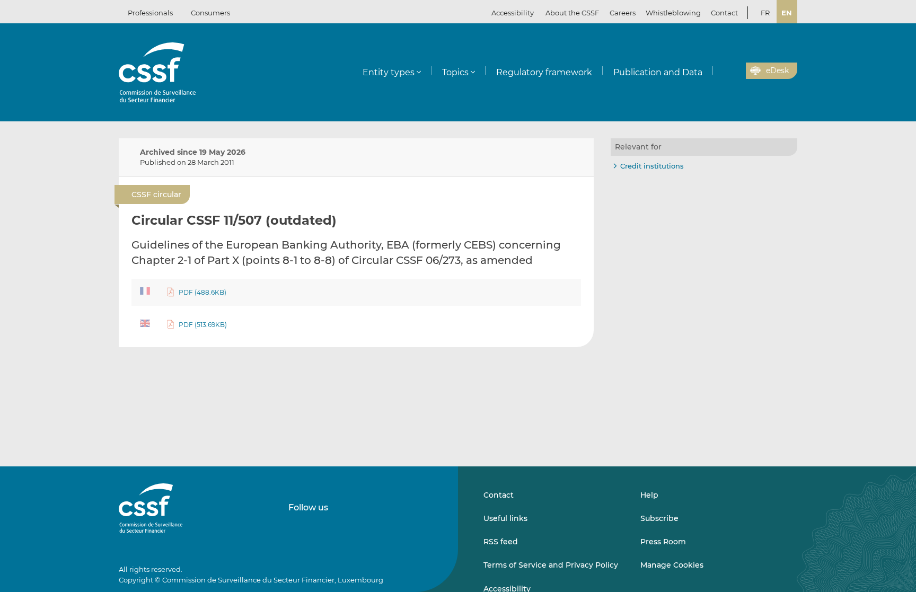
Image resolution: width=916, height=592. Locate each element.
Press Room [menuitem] (663, 541)
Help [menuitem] (649, 495)
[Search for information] (721, 71)
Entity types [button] (389, 72)
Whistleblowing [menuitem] (673, 12)
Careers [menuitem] (623, 12)
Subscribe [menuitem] (659, 518)
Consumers (210, 12)
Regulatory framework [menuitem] (544, 72)
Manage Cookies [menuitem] (671, 565)
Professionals (150, 12)
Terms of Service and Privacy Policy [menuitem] (550, 565)
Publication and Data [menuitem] (657, 72)
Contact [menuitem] (724, 12)
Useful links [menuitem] (505, 518)
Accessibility (512, 12)
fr (765, 12)
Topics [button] (455, 72)
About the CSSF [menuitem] (572, 12)
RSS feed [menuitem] (500, 541)
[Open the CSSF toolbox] (734, 71)
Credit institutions (652, 166)
